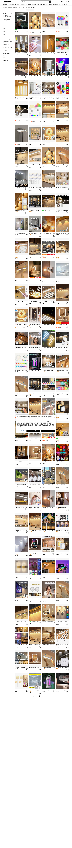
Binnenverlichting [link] (31, 7)
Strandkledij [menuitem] (28, 4)
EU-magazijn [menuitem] (17, 4)
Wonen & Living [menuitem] (39, 4)
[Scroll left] (67, 4)
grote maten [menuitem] (34, 4)
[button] (66, 1)
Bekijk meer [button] (7, 35)
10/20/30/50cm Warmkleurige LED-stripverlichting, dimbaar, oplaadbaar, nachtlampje (62, 598)
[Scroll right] (68, 4)
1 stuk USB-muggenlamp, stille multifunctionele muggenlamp (48, 690)
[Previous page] (38, 696)
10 (51, 696)
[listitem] (21, 23)
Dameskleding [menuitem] (23, 4)
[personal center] (60, 1)
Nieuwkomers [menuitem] (11, 4)
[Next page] (52, 696)
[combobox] (19, 10)
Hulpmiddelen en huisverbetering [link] (12, 7)
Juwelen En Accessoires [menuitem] (63, 4)
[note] (34, 123)
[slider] (3, 63)
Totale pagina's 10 (33, 696)
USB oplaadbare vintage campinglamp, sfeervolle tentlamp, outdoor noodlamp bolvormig (48, 530)
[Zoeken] (50, 2)
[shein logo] (7, 1)
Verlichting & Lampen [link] (23, 7)
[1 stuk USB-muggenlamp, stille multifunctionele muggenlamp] (48, 681)
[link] (62, 1)
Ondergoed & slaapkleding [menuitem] (53, 4)
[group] (7, 15)
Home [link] (4, 7)
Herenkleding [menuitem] (45, 4)
